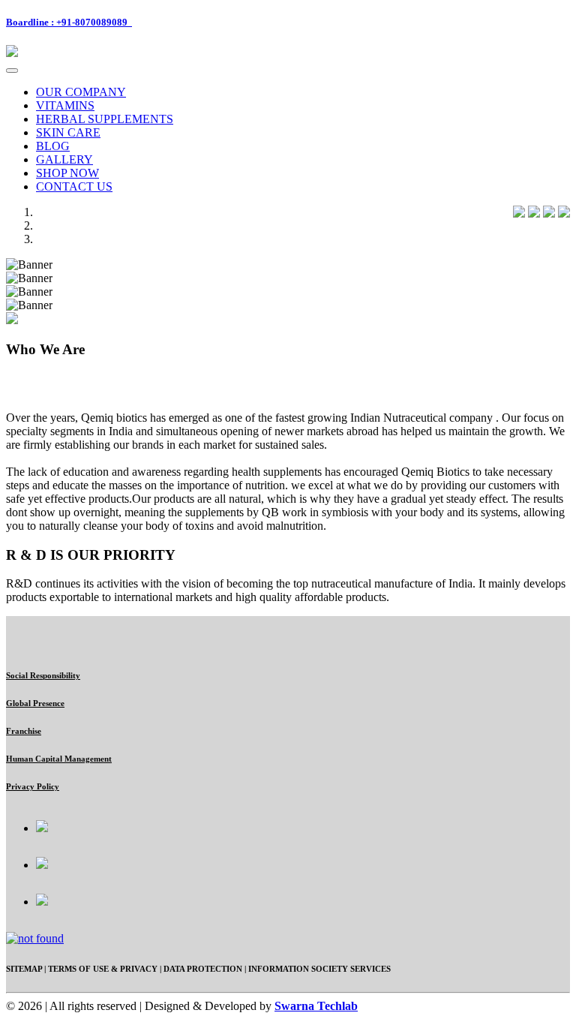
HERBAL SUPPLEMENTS (104, 119)
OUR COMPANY (81, 92)
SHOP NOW (67, 173)
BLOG (53, 146)
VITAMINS (65, 105)
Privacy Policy (32, 786)
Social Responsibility (43, 675)
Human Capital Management (59, 758)
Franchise (23, 730)
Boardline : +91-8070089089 (69, 22)
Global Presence (35, 703)
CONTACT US (74, 186)
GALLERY (64, 159)
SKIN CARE (68, 132)
